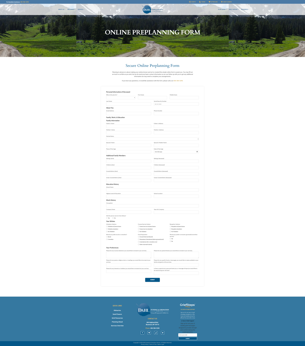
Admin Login (160, 344)
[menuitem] (61, 9)
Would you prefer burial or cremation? (116, 234)
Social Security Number (160, 101)
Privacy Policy (144, 344)
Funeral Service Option (144, 224)
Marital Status (110, 136)
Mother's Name (110, 130)
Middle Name (173, 95)
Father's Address (158, 123)
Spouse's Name (110, 142)
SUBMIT (188, 338)
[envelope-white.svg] (162, 334)
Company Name (110, 209)
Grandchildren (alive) (112, 171)
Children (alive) (110, 165)
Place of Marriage (111, 149)
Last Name (109, 101)
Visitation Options (111, 224)
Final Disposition (142, 234)
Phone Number (158, 110)
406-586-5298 (24, 2)
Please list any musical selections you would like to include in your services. (126, 250)
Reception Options (175, 224)
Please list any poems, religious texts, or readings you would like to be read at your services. (128, 261)
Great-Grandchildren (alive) (113, 177)
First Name (141, 95)
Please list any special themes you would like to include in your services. (173, 250)
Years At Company (159, 209)
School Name (109, 187)
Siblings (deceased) (159, 158)
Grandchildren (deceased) (161, 171)
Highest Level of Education (113, 193)
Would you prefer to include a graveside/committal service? (183, 235)
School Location (158, 193)
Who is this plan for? (111, 95)
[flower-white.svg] (149, 334)
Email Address (110, 110)
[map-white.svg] (155, 334)
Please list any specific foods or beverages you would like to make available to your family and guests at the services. (176, 261)
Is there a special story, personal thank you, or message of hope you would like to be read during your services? (175, 269)
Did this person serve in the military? (116, 215)
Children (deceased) (159, 165)
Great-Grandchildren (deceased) (163, 177)
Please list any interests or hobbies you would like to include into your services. (127, 268)
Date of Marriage (158, 149)
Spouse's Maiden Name (160, 142)
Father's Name (110, 123)
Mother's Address (159, 130)
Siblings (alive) (110, 158)
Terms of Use (152, 344)
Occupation (109, 203)
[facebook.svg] (142, 334)
